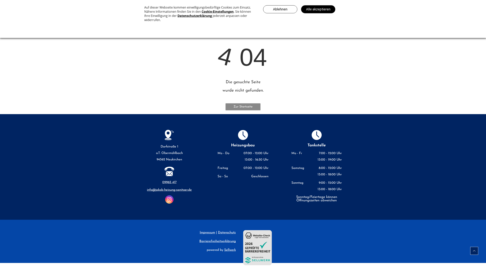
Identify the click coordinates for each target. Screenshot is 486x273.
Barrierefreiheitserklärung (217, 241)
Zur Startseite (243, 106)
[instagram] (169, 200)
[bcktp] (474, 251)
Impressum (207, 232)
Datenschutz (227, 232)
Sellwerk (230, 250)
